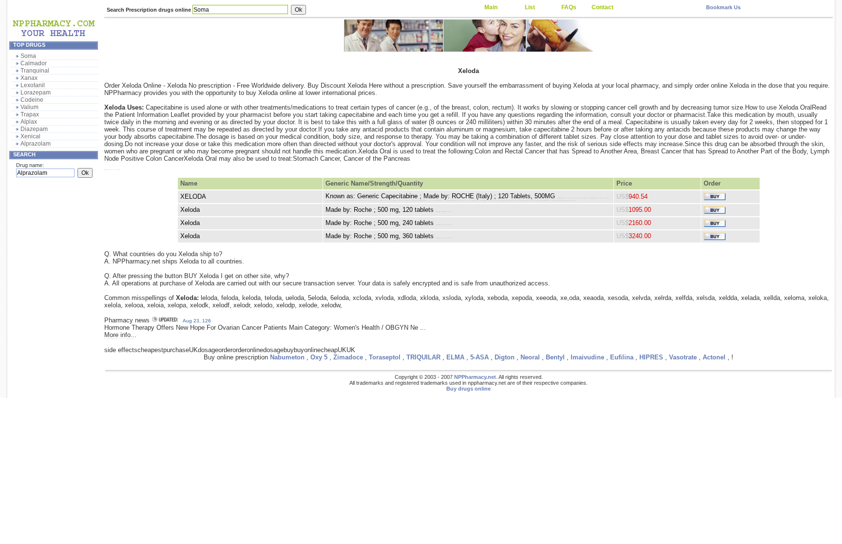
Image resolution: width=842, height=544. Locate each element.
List (530, 7)
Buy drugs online (468, 389)
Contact (602, 7)
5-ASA (479, 357)
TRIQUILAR (423, 357)
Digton (505, 357)
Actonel (714, 357)
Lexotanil (32, 85)
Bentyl (555, 357)
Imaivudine (587, 357)
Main (491, 7)
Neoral (530, 357)
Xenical (30, 136)
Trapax (29, 114)
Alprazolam (35, 143)
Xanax (29, 78)
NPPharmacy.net (475, 377)
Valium (29, 107)
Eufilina (621, 357)
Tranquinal (34, 70)
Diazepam (34, 129)
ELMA (455, 357)
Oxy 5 (318, 357)
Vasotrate (683, 357)
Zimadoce (348, 357)
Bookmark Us (723, 7)
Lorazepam (35, 92)
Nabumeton (287, 357)
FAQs (568, 7)
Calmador (33, 63)
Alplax (28, 121)
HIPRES (651, 357)
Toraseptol (385, 357)
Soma (28, 56)
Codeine (31, 99)
